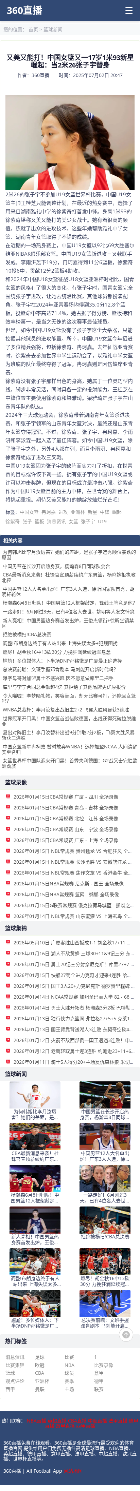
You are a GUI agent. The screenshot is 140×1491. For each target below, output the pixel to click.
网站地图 (73, 1471)
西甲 (10, 1389)
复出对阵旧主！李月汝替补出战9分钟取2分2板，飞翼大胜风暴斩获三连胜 (68, 735)
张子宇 (88, 521)
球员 (69, 1373)
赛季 (69, 1381)
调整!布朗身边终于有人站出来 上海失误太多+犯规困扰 (60, 643)
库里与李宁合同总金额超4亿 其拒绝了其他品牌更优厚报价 (64, 687)
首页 (33, 29)
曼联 (40, 1389)
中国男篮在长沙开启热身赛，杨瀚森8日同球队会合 (56, 566)
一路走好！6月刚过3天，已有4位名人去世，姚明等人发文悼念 (69, 611)
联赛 (99, 1389)
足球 (40, 1357)
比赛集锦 (14, 1365)
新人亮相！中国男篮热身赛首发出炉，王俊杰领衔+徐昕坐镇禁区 (68, 623)
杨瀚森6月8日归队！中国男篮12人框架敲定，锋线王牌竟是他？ (70, 603)
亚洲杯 (78, 512)
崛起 (117, 512)
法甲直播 (117, 1420)
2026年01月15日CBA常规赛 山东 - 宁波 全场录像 (66, 829)
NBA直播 (36, 1420)
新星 (92, 512)
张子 (27, 521)
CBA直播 (77, 1420)
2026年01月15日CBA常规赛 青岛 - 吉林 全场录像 (66, 807)
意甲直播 (65, 1426)
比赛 (69, 1357)
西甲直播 (85, 1426)
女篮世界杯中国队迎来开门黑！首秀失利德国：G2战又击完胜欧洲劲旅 (69, 763)
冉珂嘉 (48, 512)
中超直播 (97, 1420)
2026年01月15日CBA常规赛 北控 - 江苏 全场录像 (66, 818)
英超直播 (57, 1420)
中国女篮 (29, 512)
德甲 (99, 1381)
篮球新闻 (53, 29)
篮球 (10, 1373)
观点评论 (14, 1381)
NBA (69, 1365)
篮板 (39, 521)
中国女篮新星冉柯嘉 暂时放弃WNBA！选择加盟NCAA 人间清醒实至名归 (69, 749)
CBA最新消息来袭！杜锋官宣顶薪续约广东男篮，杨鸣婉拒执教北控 (69, 577)
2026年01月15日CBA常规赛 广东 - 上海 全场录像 (66, 840)
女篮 (73, 521)
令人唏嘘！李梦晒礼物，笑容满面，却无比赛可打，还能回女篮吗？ (69, 698)
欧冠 (40, 1365)
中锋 (104, 512)
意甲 (99, 1373)
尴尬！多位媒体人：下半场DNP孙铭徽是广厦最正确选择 (62, 661)
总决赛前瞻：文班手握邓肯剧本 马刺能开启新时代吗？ (60, 669)
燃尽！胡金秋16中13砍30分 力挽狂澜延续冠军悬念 (57, 652)
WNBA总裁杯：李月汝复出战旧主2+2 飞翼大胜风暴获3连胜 (66, 709)
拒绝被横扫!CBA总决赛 (27, 634)
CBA (39, 1373)
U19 (102, 521)
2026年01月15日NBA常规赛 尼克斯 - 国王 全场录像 (69, 883)
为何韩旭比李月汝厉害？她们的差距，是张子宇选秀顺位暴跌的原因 (69, 555)
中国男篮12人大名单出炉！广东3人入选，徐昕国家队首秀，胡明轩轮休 (68, 591)
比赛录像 (103, 1365)
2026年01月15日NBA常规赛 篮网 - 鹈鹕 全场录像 (66, 894)
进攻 (63, 512)
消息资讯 (56, 521)
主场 (69, 1389)
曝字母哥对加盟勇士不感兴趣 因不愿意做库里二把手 (58, 678)
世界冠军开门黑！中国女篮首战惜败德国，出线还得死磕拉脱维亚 (69, 721)
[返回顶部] (126, 1335)
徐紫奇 (12, 521)
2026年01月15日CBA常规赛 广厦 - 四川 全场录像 (66, 796)
